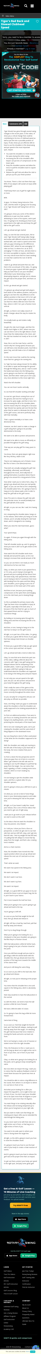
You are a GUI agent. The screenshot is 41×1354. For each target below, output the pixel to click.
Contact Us (29, 1347)
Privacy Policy (27, 1311)
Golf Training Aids (28, 1277)
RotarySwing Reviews (29, 1274)
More (27, 1351)
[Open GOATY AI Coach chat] (35, 1348)
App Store (22, 1219)
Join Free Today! (28, 1271)
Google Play (22, 1226)
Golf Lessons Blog (10, 1290)
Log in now (30, 48)
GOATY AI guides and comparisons (18, 1338)
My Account (26, 1305)
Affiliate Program (10, 1316)
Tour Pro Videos (9, 1274)
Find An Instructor (28, 1287)
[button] (32, 6)
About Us (25, 1308)
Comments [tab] (15, 124)
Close (33, 1352)
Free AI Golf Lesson (11, 1294)
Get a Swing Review (11, 1313)
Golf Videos (8, 1271)
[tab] (5, 123)
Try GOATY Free (20, 1205)
